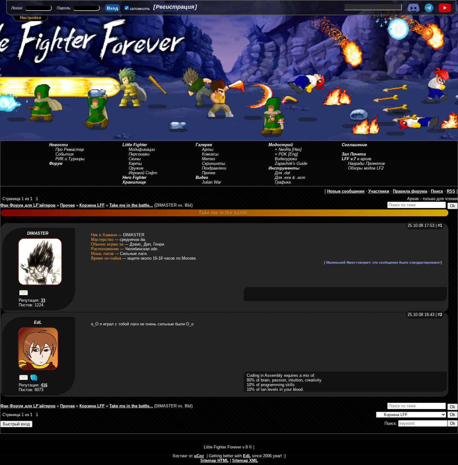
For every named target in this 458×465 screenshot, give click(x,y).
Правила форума (410, 191)
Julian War (211, 182)
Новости (58, 144)
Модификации (142, 149)
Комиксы (210, 154)
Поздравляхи (214, 168)
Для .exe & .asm (290, 177)
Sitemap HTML (214, 460)
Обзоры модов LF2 (366, 168)
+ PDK (281, 154)
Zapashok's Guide (291, 163)
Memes (208, 158)
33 (43, 300)
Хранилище (134, 182)
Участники (378, 191)
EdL (38, 322)
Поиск (437, 191)
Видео (202, 177)
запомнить (140, 9)
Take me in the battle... (131, 205)
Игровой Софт (143, 172)
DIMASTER (37, 233)
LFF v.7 (349, 158)
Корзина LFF (92, 205)
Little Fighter (134, 144)
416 (44, 385)
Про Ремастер (69, 149)
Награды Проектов (366, 163)
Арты (207, 149)
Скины (135, 158)
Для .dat (282, 172)
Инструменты (284, 168)
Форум (56, 163)
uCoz (199, 455)
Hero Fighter (134, 177)
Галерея (204, 144)
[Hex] (297, 149)
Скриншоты (213, 163)
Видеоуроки (286, 158)
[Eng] (293, 154)
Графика (283, 182)
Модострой (281, 144)
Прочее (208, 172)
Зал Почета (354, 154)
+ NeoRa (283, 149)
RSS (451, 191)
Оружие (136, 168)
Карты (135, 163)
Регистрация (175, 7)
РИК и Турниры (70, 158)
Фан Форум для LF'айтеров (27, 205)
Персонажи (139, 154)
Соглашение (354, 144)
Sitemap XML (245, 460)
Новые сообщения (346, 191)
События (64, 154)
